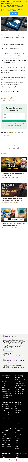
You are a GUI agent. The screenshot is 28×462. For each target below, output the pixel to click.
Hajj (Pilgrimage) (6, 418)
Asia (16, 444)
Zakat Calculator (6, 397)
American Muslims (14, 177)
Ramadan (4, 416)
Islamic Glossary (18, 416)
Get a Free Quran (19, 387)
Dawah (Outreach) (11, 100)
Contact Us (17, 457)
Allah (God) (4, 381)
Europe (16, 440)
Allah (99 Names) (6, 404)
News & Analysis (18, 436)
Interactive (10, 98)
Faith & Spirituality (11, 97)
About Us (17, 455)
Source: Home (6, 135)
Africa (16, 446)
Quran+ (4, 385)
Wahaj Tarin (5, 227)
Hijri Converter (5, 391)
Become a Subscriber (20, 391)
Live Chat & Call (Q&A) (20, 385)
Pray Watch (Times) (6, 389)
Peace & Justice (18, 434)
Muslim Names (18, 414)
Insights (17, 412)
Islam (3, 379)
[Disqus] (14, 351)
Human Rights (18, 432)
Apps (16, 406)
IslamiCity (10, 133)
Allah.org (4, 455)
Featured (19, 97)
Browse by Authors (6, 438)
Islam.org (4, 457)
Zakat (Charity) (5, 414)
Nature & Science (6, 436)
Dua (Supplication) (6, 393)
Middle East (17, 448)
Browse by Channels (6, 448)
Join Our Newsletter (19, 389)
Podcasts (17, 423)
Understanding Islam (7, 395)
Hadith (3, 387)
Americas (17, 438)
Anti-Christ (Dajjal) (14, 227)
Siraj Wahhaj (5, 177)
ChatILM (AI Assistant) (20, 379)
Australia (17, 442)
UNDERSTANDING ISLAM (16, 91)
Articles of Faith (5, 406)
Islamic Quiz (18, 418)
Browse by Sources (6, 446)
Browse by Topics (6, 444)
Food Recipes (18, 410)
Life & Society (5, 434)
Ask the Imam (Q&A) (19, 383)
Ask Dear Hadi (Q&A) (19, 381)
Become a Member (19, 393)
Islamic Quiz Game (19, 420)
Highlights (4, 98)
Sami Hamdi (5, 202)
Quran (3, 383)
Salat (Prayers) (5, 412)
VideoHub (17, 422)
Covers (16, 408)
